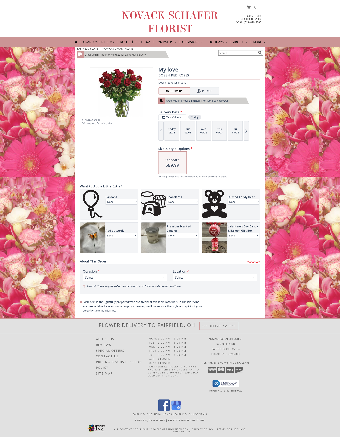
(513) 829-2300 (252, 22)
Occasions (190, 42)
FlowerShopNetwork (172, 429)
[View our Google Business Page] (176, 410)
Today (194, 117)
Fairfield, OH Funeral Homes (152, 414)
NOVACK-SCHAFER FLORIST (170, 22)
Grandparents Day (98, 42)
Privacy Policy (203, 429)
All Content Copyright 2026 (135, 429)
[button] (251, 7)
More (257, 42)
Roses (125, 42)
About (238, 42)
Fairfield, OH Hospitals (191, 414)
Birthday (143, 42)
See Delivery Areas (219, 326)
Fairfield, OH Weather (150, 420)
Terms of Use (181, 431)
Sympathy (165, 42)
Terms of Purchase (231, 429)
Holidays (216, 42)
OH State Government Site (186, 420)
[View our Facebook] (164, 410)
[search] (260, 53)
